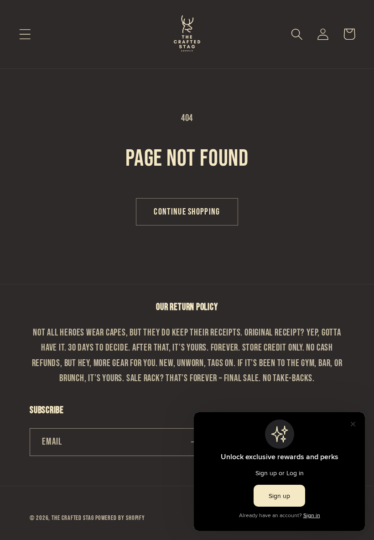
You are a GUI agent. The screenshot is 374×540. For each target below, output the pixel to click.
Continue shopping (187, 211)
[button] (25, 34)
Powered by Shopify (120, 518)
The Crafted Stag (73, 518)
